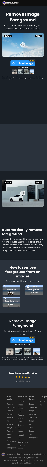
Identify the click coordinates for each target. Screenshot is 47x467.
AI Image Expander (21, 431)
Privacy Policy (23, 79)
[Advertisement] (23, 99)
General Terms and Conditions (23, 463)
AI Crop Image (31, 427)
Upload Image (24, 63)
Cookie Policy (38, 460)
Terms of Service (33, 77)
